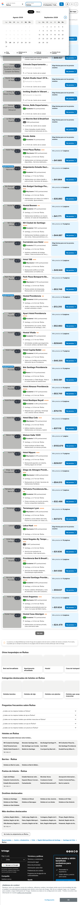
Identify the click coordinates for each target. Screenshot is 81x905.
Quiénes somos (6, 879)
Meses (38, 12)
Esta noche (8, 52)
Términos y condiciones (35, 859)
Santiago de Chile (69, 840)
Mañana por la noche (23, 52)
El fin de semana (39, 52)
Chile (33, 840)
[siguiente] (65, 17)
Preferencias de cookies (35, 870)
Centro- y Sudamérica (21, 840)
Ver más (6, 752)
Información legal (33, 862)
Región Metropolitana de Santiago (49, 840)
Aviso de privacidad (34, 865)
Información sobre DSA (35, 868)
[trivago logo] (3, 4)
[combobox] (15, 4)
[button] (15, 4)
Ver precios (70, 39)
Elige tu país (5, 856)
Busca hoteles (6, 840)
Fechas (31, 12)
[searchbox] (15, 5)
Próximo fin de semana (56, 52)
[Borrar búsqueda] (22, 4)
